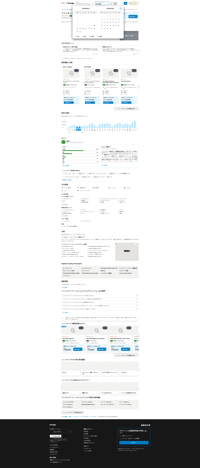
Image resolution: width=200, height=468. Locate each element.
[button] (85, 3)
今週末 (92, 36)
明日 (85, 36)
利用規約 (86, 431)
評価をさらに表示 (67, 179)
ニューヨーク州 (83, 416)
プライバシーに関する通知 (90, 436)
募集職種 (52, 449)
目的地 (77, 2)
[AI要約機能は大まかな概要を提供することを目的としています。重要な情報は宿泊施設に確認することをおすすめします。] (62, 58)
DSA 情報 (86, 438)
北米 (70, 416)
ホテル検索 (64, 416)
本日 (78, 36)
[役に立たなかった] (97, 54)
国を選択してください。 (56, 429)
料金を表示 (132, 16)
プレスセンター (53, 454)
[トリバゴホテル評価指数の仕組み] (83, 142)
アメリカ (75, 416)
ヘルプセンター (87, 448)
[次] (121, 8)
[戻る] (67, 129)
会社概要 (86, 433)
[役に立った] (95, 54)
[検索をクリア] (92, 3)
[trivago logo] (68, 3)
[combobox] (85, 3)
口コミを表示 (66, 165)
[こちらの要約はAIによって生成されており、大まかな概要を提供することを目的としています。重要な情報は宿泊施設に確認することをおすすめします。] (116, 148)
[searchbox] (85, 4)
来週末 (100, 36)
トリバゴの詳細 (87, 450)
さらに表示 (64, 204)
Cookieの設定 (87, 440)
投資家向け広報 (53, 452)
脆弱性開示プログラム (89, 442)
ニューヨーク (93, 416)
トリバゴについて (54, 447)
